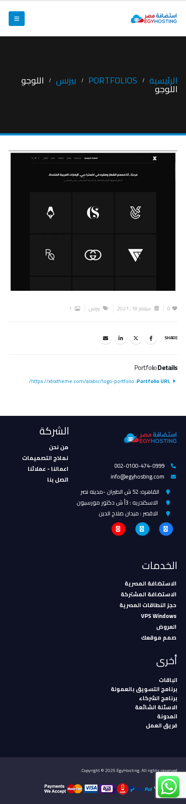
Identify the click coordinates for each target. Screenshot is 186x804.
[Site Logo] (153, 19)
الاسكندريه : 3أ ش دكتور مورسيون (117, 502)
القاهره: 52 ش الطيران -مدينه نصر (119, 491)
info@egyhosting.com (137, 476)
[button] (17, 18)
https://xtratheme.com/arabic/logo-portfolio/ (81, 381)
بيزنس (94, 308)
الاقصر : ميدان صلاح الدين (128, 513)
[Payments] (110, 788)
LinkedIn (121, 338)
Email (105, 338)
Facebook (151, 338)
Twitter (136, 338)
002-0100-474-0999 (139, 465)
